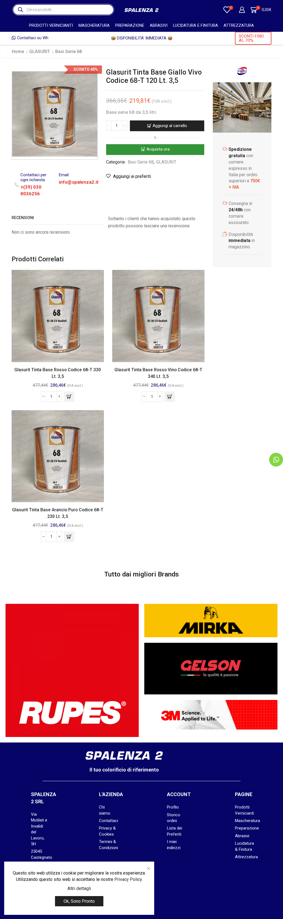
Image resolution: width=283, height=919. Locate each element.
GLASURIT (39, 51)
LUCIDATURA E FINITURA (195, 25)
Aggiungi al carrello (170, 125)
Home (18, 51)
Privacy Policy (128, 879)
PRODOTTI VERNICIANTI (51, 25)
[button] (69, 396)
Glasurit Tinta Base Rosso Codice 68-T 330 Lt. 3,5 (57, 373)
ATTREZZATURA (239, 25)
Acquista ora (158, 149)
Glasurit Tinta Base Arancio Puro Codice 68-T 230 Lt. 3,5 (57, 513)
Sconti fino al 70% (251, 38)
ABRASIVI (158, 25)
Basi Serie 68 (68, 51)
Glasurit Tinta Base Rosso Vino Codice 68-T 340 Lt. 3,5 (158, 373)
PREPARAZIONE (129, 25)
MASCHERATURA (94, 25)
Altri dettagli (79, 888)
